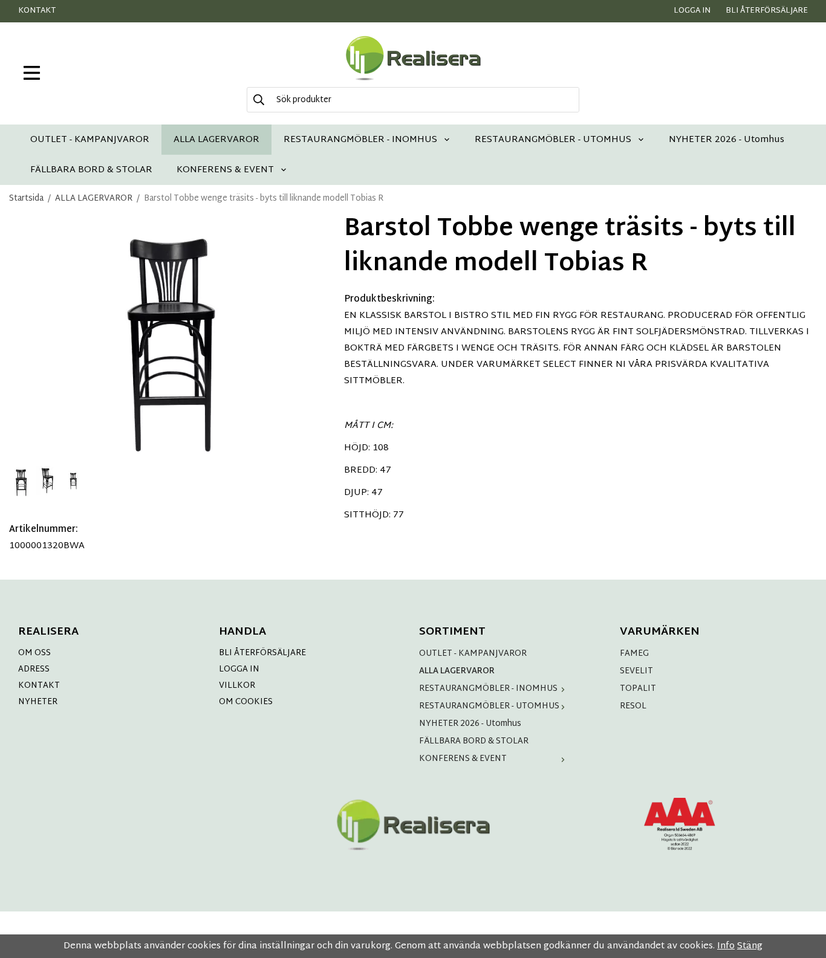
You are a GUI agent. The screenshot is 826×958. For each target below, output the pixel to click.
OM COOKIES (246, 702)
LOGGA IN (239, 669)
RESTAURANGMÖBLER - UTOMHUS (553, 139)
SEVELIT (636, 671)
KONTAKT (39, 685)
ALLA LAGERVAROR (216, 139)
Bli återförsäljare (767, 11)
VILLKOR (237, 685)
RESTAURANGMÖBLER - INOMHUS (360, 139)
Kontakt (37, 11)
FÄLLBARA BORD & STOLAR (91, 169)
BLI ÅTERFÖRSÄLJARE (262, 653)
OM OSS (34, 653)
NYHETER (37, 702)
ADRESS (34, 669)
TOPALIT (638, 688)
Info (726, 946)
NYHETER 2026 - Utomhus (726, 139)
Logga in (692, 11)
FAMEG (634, 653)
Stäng (750, 946)
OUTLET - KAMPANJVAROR (89, 139)
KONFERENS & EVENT (225, 169)
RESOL (633, 706)
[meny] (31, 72)
